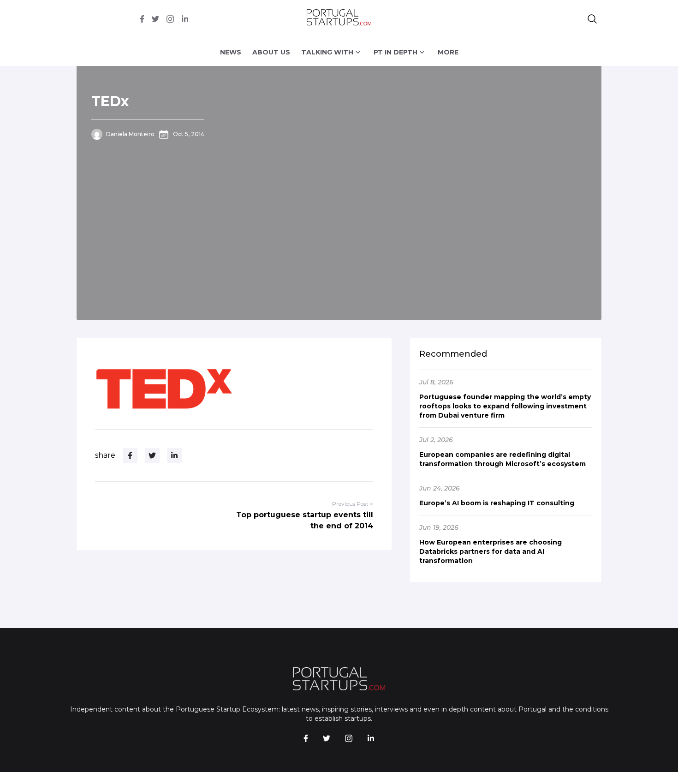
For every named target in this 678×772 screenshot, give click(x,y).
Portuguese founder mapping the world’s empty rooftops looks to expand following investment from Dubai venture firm (505, 406)
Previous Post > (352, 503)
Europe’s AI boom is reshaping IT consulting (496, 503)
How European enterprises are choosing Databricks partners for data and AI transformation (490, 551)
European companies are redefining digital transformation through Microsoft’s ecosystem (502, 459)
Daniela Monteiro (130, 134)
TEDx (110, 101)
